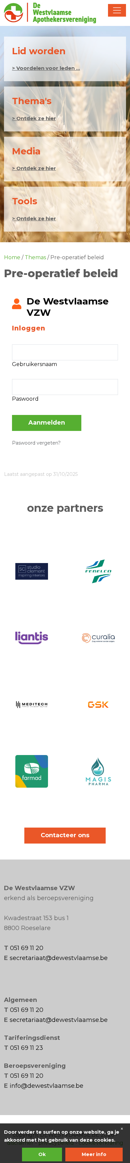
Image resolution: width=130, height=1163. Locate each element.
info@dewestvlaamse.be (46, 1085)
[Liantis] (31, 638)
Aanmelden (46, 422)
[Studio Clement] (31, 571)
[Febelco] (98, 571)
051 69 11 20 (26, 948)
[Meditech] (31, 704)
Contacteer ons (65, 835)
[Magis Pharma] (98, 771)
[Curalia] (98, 638)
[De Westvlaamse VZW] (50, 13)
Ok (42, 1154)
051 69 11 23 (26, 1048)
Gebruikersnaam (34, 364)
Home (12, 257)
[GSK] (98, 704)
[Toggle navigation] (117, 10)
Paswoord (25, 399)
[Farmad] (31, 771)
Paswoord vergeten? (36, 443)
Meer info (94, 1154)
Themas (35, 257)
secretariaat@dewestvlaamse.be (59, 958)
